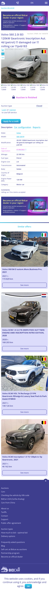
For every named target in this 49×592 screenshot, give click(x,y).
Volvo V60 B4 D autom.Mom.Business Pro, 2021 (22, 270)
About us (5, 508)
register (12, 110)
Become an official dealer (12, 556)
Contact (4, 516)
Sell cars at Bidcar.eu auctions (14, 549)
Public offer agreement (11, 523)
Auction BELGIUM (7, 8)
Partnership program (10, 553)
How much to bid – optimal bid (14, 532)
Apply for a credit (10, 121)
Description (6, 127)
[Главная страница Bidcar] (3, 3)
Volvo (19, 133)
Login (4, 110)
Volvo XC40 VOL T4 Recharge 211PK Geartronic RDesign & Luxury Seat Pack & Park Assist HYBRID (24, 396)
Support (4, 519)
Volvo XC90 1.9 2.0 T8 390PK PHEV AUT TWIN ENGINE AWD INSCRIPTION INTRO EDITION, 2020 (23, 333)
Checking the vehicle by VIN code (15, 495)
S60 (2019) (20, 137)
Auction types (7, 529)
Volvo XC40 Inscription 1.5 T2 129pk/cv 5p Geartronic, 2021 (22, 458)
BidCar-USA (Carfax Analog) (12, 499)
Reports (36, 127)
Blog (3, 546)
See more (24, 285)
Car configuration (22, 127)
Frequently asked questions (13, 542)
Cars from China (8, 502)
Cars (3, 491)
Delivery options (8, 536)
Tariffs (4, 512)
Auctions (5, 488)
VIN (3, 57)
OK (28, 586)
